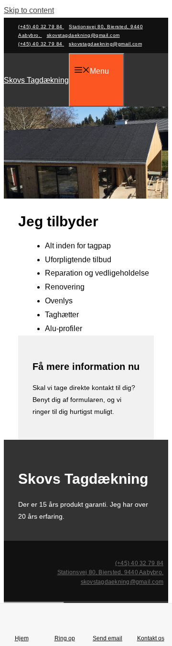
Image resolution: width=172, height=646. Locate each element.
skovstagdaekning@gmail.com (83, 35)
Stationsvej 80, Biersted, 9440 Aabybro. (110, 572)
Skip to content (29, 10)
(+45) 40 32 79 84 (41, 26)
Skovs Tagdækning (36, 80)
